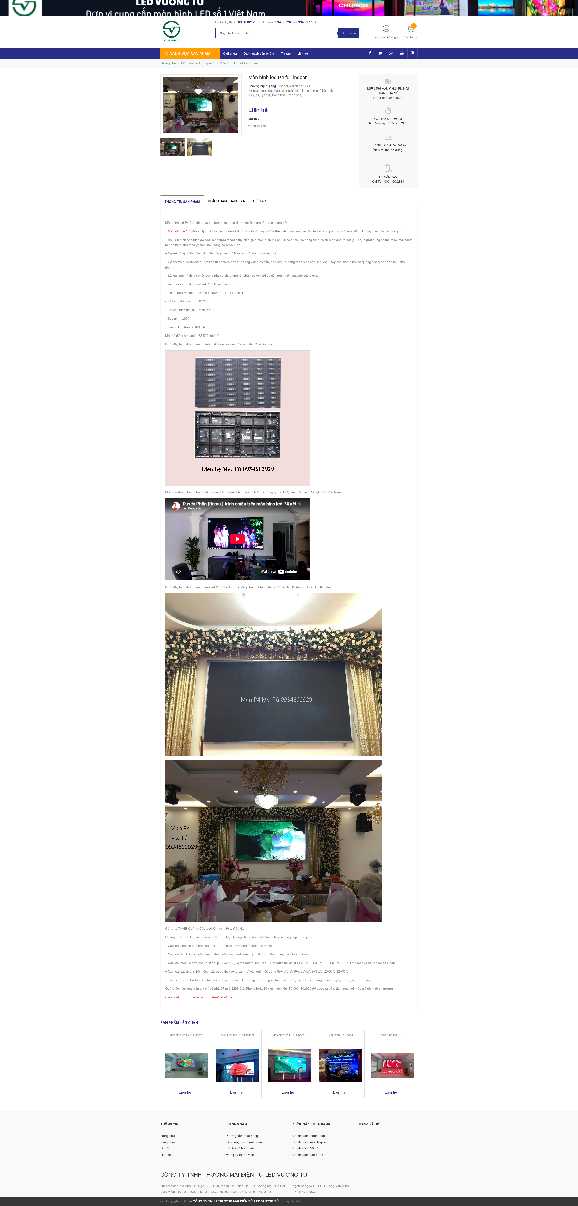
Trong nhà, (295, 95)
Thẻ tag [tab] (259, 201)
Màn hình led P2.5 (392, 1035)
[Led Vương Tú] (172, 31)
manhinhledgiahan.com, (270, 90)
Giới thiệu (230, 53)
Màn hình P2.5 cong (340, 1035)
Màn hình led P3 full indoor (237, 1035)
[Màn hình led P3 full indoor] (237, 1065)
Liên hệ (165, 1155)
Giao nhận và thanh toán (244, 1142)
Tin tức (165, 1148)
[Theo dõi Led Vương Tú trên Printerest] (412, 53)
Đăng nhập (379, 37)
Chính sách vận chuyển (309, 1142)
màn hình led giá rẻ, (302, 90)
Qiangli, (266, 95)
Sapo (305, 1201)
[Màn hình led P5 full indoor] (289, 1065)
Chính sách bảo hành (307, 1155)
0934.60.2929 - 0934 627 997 (295, 22)
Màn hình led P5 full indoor (289, 1035)
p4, (258, 95)
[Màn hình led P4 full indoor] (186, 1065)
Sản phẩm (167, 1142)
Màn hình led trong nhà (197, 63)
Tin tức (286, 53)
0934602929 (247, 22)
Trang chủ (167, 1136)
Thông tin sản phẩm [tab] (182, 201)
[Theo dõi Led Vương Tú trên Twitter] (380, 53)
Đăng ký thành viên (240, 1155)
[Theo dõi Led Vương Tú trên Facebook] (370, 53)
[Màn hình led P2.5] (392, 1065)
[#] (289, 8)
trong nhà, (279, 95)
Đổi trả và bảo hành (240, 1148)
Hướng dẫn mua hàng (242, 1136)
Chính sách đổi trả (305, 1148)
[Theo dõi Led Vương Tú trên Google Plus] (391, 53)
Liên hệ (302, 53)
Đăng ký (394, 37)
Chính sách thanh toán (308, 1136)
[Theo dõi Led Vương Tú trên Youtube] (402, 53)
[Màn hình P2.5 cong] (340, 1065)
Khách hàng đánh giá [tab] (226, 201)
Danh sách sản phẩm (259, 53)
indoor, (284, 86)
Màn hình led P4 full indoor (186, 1035)
